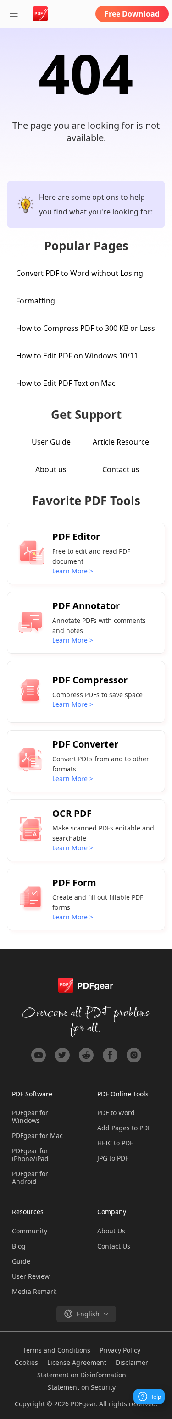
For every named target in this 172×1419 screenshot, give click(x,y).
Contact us (120, 469)
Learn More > (72, 570)
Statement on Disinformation (81, 1374)
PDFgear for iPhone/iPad (30, 1154)
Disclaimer (132, 1362)
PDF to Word (116, 1112)
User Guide (51, 442)
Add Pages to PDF (124, 1128)
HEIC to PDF (115, 1143)
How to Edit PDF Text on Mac (66, 383)
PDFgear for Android (30, 1177)
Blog (19, 1246)
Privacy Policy (120, 1350)
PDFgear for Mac (37, 1135)
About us (51, 469)
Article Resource (121, 442)
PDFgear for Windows (30, 1116)
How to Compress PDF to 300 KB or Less (85, 328)
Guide (21, 1261)
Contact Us (113, 1246)
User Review (31, 1276)
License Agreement (76, 1362)
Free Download (132, 14)
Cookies (26, 1362)
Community (29, 1231)
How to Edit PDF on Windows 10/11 (77, 356)
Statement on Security (82, 1387)
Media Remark (34, 1291)
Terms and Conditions (56, 1350)
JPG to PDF (112, 1158)
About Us (111, 1231)
